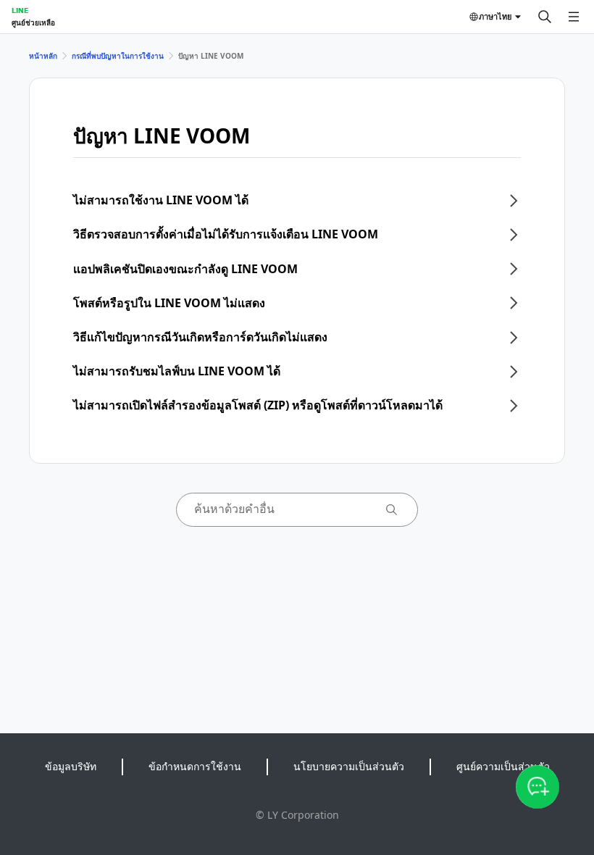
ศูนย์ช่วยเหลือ (33, 22)
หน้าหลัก (43, 56)
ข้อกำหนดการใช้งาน (194, 766)
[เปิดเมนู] (573, 16)
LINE (20, 10)
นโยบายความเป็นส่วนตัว (348, 766)
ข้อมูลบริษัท (70, 766)
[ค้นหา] (544, 16)
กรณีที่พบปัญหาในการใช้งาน (118, 56)
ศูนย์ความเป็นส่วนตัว (503, 766)
